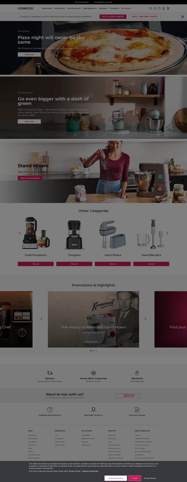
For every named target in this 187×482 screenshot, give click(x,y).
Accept (134, 478)
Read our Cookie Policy (90, 471)
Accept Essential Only (115, 478)
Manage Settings (150, 478)
